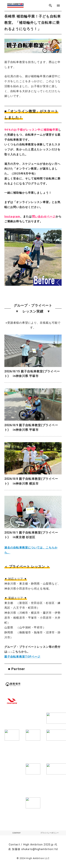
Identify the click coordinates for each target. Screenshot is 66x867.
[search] (50, 5)
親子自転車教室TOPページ (22, 656)
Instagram (12, 216)
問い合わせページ (44, 216)
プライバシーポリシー (49, 833)
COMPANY (16, 833)
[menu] (58, 5)
